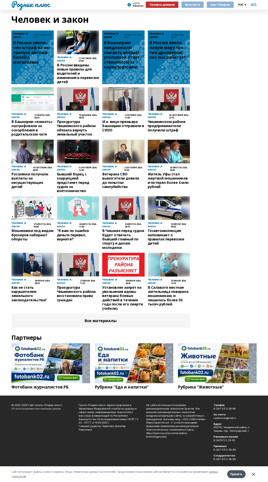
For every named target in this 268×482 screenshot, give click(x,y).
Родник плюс (30, 4)
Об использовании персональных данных (36, 408)
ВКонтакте (192, 4)
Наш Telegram (220, 4)
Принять (236, 474)
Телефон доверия (162, 4)
